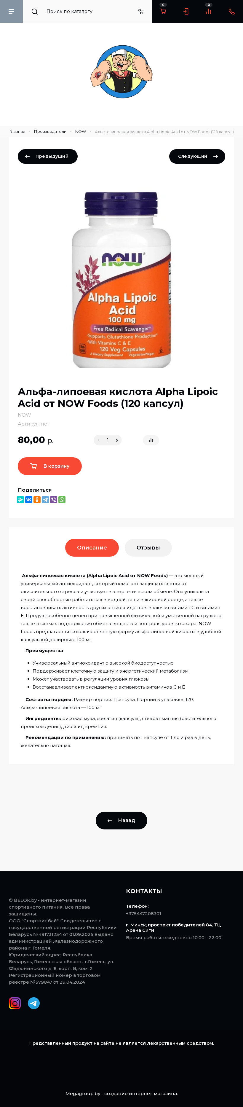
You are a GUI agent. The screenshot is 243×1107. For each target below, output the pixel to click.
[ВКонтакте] (28, 499)
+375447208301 (143, 913)
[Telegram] (45, 499)
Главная (17, 131)
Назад (126, 820)
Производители (50, 131)
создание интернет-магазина (140, 1093)
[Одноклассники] (37, 499)
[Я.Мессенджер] (20, 499)
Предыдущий (52, 156)
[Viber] (53, 499)
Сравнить (151, 440)
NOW (80, 131)
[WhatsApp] (61, 499)
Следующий (192, 156)
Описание (92, 547)
